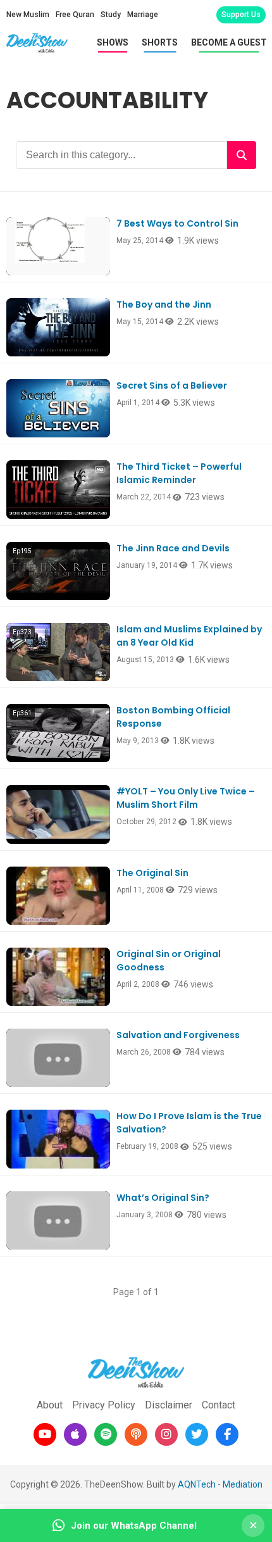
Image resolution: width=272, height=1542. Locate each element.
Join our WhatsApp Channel (134, 1525)
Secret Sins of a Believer (171, 385)
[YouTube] (45, 1434)
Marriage (142, 14)
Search (241, 155)
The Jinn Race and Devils (173, 548)
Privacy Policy (103, 1405)
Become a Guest (229, 42)
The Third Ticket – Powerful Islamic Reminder (179, 473)
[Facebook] (227, 1434)
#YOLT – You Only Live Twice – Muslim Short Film (185, 798)
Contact (218, 1405)
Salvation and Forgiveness (178, 1035)
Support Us (241, 14)
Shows (112, 42)
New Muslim (27, 14)
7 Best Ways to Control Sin (177, 223)
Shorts (160, 42)
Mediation (243, 1484)
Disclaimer (168, 1405)
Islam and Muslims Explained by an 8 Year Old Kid (189, 636)
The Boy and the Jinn (163, 304)
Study (111, 14)
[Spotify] (105, 1434)
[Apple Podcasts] (75, 1434)
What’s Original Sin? (162, 1197)
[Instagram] (166, 1434)
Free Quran (75, 14)
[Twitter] (196, 1434)
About (50, 1405)
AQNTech (197, 1484)
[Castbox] (136, 1434)
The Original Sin (152, 873)
